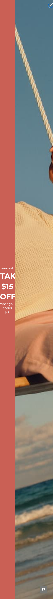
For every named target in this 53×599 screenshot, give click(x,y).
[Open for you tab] (43, 589)
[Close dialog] (50, 5)
